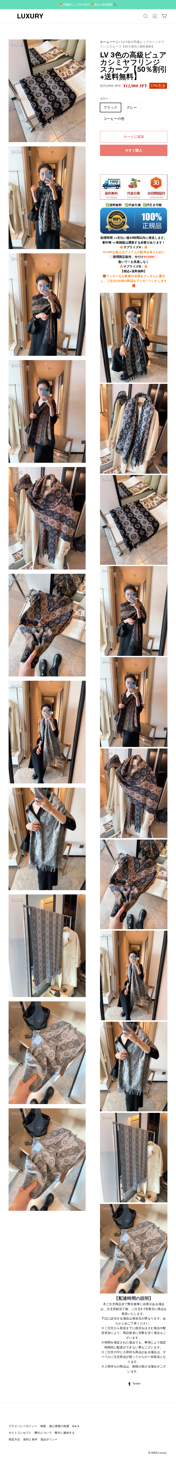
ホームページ (109, 42)
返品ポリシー (49, 1439)
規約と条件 (30, 1439)
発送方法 (14, 1439)
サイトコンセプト (20, 1432)
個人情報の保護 (59, 1426)
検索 (43, 1426)
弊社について (43, 1432)
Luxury (30, 16)
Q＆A (75, 1426)
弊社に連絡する (65, 1432)
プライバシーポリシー (23, 1426)
